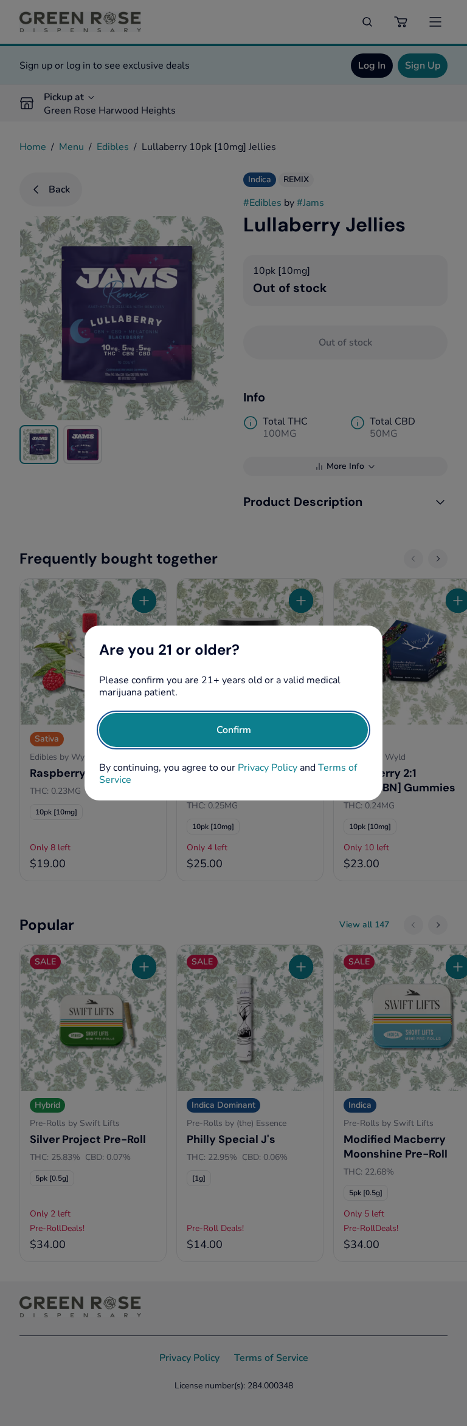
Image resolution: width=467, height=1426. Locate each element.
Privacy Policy (267, 767)
